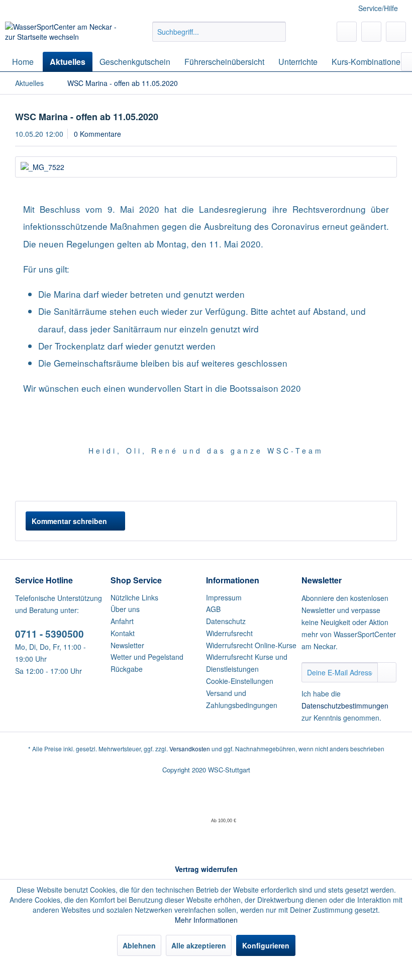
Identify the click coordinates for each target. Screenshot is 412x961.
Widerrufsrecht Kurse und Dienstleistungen (246, 663)
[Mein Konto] (371, 32)
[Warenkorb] (396, 32)
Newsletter (127, 645)
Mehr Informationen (206, 920)
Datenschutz (226, 621)
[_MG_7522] (206, 167)
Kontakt (123, 633)
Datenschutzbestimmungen (344, 706)
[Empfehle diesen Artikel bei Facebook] (389, 480)
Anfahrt (122, 621)
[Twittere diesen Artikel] (371, 480)
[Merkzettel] (347, 32)
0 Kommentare (97, 134)
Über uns (125, 609)
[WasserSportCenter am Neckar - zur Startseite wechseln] (62, 34)
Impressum (224, 597)
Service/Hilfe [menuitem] (378, 8)
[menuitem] (219, 32)
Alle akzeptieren (198, 945)
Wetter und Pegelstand (147, 657)
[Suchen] (276, 32)
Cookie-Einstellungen (239, 681)
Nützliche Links (134, 597)
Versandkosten (189, 748)
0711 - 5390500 (49, 634)
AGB (213, 609)
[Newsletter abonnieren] (386, 672)
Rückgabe (127, 669)
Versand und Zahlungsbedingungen (241, 699)
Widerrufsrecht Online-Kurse (251, 645)
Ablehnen (139, 945)
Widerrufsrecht (229, 633)
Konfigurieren (265, 945)
